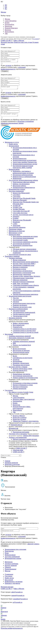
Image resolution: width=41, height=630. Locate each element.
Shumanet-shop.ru (16, 425)
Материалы (9, 562)
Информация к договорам (13, 581)
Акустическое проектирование (23, 238)
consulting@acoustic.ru (20, 599)
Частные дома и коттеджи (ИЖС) (24, 263)
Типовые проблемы (15, 258)
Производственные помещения (23, 282)
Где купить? (35, 39)
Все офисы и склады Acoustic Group (21, 392)
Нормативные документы (21, 374)
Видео (15, 356)
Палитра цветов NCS (20, 370)
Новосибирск (9, 31)
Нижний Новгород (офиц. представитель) (22, 407)
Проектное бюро (14, 234)
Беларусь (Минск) (19, 416)
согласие (8, 65)
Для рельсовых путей (20, 316)
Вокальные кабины (19, 186)
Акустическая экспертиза (21, 243)
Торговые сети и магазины (18, 434)
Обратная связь (18, 450)
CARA (15, 224)
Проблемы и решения (12, 256)
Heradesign (16, 222)
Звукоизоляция (14, 146)
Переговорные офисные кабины (24, 182)
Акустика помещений (16, 191)
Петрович (35, 435)
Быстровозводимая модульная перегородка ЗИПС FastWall (23, 166)
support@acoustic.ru (17, 595)
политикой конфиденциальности (13, 68)
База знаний (9, 334)
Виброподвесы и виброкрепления (24, 176)
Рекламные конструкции (21, 365)
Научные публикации (20, 387)
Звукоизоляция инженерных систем (25, 164)
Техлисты (16, 359)
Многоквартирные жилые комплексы (25, 262)
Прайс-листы (13, 144)
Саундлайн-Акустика (20, 213)
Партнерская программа (21, 432)
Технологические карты (21, 352)
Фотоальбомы (17, 361)
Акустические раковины (17, 227)
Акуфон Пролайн (19, 209)
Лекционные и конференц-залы (23, 265)
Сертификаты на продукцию (22, 358)
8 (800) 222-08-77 (6, 40)
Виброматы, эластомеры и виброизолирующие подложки (23, 172)
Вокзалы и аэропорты (20, 267)
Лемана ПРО (27, 435)
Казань (7, 22)
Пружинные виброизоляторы (23, 175)
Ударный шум (17, 327)
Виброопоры (17, 178)
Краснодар (8, 26)
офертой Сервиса (33, 544)
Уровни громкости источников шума (25, 377)
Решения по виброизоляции (18, 309)
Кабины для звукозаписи (21, 184)
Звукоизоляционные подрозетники (24, 160)
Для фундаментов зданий (21, 314)
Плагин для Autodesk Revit (22, 345)
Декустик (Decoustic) (20, 200)
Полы (7, 553)
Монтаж (7, 571)
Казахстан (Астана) (19, 419)
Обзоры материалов (19, 388)
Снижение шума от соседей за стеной (25, 332)
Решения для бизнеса (20, 305)
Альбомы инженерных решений (20, 336)
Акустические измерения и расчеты (25, 242)
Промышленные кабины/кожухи (24, 187)
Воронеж (8, 30)
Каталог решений (11, 565)
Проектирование (10, 569)
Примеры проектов (15, 318)
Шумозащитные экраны (17, 189)
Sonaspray (16, 216)
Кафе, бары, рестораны (20, 283)
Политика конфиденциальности (12, 628)
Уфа (6, 33)
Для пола (16, 301)
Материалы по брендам (17, 231)
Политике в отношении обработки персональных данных (17, 122)
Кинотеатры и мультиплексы (22, 271)
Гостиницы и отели (19, 269)
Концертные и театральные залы (24, 272)
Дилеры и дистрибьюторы (18, 437)
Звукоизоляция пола (19, 158)
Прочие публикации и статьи (23, 385)
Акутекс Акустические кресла (23, 214)
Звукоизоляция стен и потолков (15, 549)
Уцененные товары (15, 229)
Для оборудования (19, 310)
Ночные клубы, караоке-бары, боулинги (26, 276)
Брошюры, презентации (21, 363)
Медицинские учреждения (22, 274)
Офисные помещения (20, 280)
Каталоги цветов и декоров (18, 367)
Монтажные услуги (15, 233)
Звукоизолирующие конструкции (20, 296)
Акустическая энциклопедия (22, 376)
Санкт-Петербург (11, 21)
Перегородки (9, 551)
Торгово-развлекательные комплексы (25, 294)
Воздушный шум (18, 325)
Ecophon (15, 218)
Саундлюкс (16, 196)
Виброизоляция (14, 169)
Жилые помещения (19, 260)
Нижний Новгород (11, 28)
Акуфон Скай (17, 207)
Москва (7, 19)
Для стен (16, 298)
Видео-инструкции (19, 349)
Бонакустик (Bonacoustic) (21, 193)
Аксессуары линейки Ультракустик (25, 162)
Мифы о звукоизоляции (21, 323)
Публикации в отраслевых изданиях (25, 383)
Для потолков (17, 300)
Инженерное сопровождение (22, 245)
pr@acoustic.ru (17, 602)
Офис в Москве (19, 40)
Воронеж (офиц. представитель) (24, 399)
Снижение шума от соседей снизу (24, 330)
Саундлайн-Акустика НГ (21, 211)
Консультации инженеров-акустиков (25, 236)
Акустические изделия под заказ (20, 254)
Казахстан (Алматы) (19, 417)
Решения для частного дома (22, 307)
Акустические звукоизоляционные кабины (23, 180)
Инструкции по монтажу (21, 350)
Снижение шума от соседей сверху (24, 329)
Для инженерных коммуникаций (24, 312)
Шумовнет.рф (13, 428)
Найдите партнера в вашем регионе (25, 439)
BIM (14, 343)
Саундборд (16, 195)
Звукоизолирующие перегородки (24, 303)
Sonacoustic (16, 225)
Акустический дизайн (20, 240)
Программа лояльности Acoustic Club (21, 338)
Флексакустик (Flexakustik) (22, 220)
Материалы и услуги (12, 142)
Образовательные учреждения (23, 278)
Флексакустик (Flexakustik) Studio (24, 198)
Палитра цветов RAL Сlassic (22, 368)
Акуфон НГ (17, 205)
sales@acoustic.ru (16, 592)
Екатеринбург (9, 24)
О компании (9, 574)
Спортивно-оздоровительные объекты (26, 285)
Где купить (8, 576)
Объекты (8, 567)
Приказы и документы (12, 583)
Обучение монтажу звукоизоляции (24, 249)
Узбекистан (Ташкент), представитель (26, 421)
